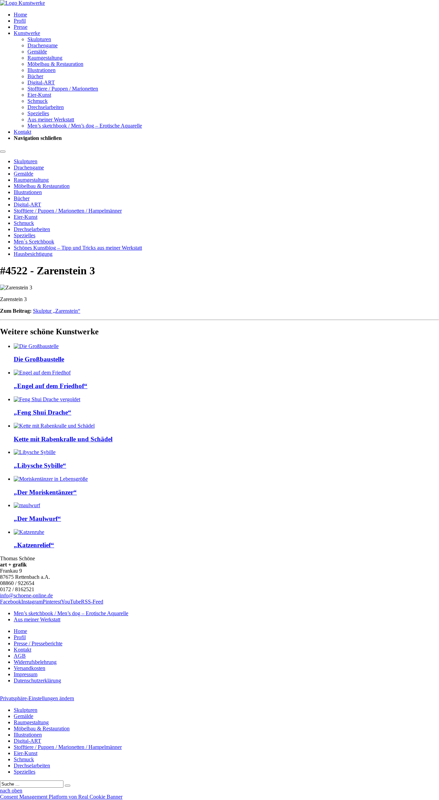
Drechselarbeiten (45, 107)
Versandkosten (29, 668)
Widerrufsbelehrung (35, 662)
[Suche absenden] (67, 786)
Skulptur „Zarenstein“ (56, 311)
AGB (20, 656)
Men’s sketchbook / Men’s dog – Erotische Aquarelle (84, 126)
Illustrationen (41, 70)
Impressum (25, 674)
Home (20, 14)
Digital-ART (41, 82)
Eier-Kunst (39, 95)
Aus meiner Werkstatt (50, 119)
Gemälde (37, 52)
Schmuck (37, 101)
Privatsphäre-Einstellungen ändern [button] (37, 698)
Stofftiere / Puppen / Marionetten (62, 89)
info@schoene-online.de (26, 595)
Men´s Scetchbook (34, 241)
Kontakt (22, 132)
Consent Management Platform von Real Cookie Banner (61, 797)
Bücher (35, 76)
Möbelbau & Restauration (55, 64)
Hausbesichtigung (33, 254)
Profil (20, 21)
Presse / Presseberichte (38, 643)
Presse (20, 27)
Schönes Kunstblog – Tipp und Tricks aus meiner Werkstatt (78, 248)
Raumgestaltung (44, 58)
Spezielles (38, 113)
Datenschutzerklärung (37, 680)
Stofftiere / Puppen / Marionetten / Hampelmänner (68, 211)
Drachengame (42, 45)
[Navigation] (2, 152)
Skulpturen (39, 39)
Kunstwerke (27, 33)
